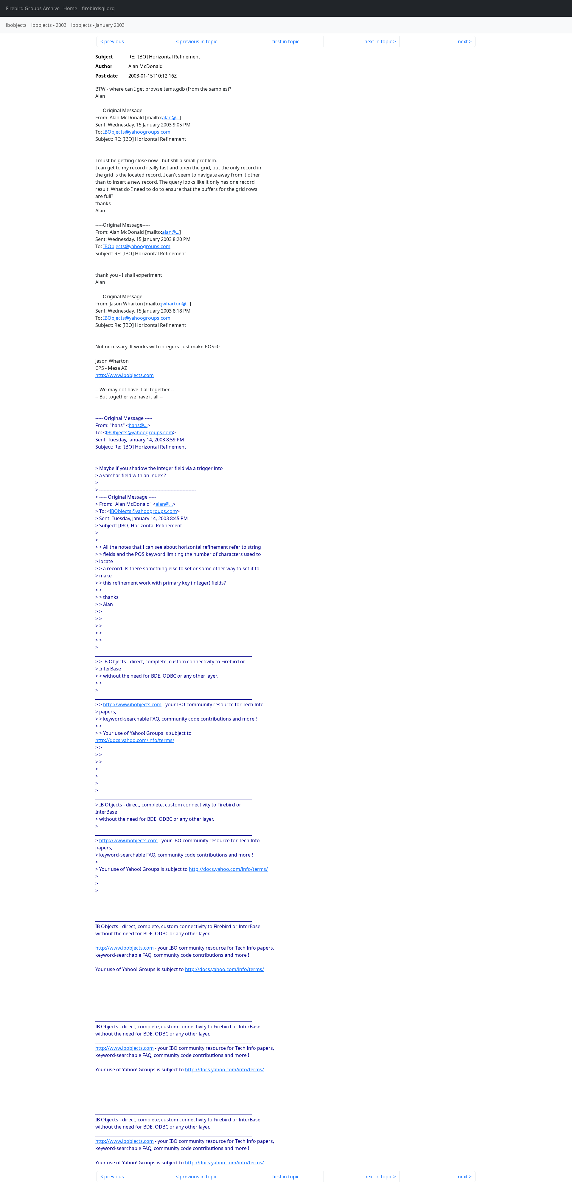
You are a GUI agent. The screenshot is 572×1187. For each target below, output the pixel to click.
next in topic (378, 41)
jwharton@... (175, 303)
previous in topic (198, 41)
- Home (41, 8)
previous (114, 41)
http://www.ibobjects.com (124, 375)
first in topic (285, 41)
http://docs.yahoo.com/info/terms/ (134, 740)
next (463, 41)
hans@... (138, 425)
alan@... (170, 117)
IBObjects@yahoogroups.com (136, 132)
